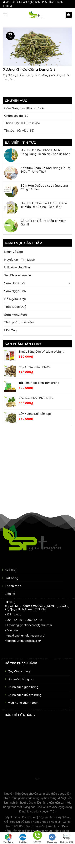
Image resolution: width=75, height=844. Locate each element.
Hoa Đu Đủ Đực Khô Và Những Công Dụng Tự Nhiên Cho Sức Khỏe (45, 152)
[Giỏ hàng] (69, 15)
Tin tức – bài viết (16, 130)
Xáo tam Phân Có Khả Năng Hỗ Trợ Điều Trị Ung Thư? (46, 169)
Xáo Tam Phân (36, 826)
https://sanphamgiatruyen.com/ (24, 635)
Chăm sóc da (13, 115)
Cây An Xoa (12, 817)
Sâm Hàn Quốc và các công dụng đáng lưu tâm (44, 187)
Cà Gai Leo (29, 817)
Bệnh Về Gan (13, 252)
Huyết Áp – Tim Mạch (19, 259)
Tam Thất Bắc (15, 826)
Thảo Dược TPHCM (17, 123)
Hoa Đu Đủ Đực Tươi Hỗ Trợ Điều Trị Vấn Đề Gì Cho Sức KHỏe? (44, 205)
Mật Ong (10, 330)
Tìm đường (8, 842)
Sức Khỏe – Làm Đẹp (18, 275)
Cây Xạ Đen (47, 817)
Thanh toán (13, 586)
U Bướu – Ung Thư (17, 267)
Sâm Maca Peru (15, 314)
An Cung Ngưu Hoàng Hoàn (51, 831)
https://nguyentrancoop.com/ (23, 641)
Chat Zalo (23, 842)
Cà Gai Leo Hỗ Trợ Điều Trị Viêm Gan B (43, 222)
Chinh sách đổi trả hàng (25, 695)
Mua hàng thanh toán (23, 702)
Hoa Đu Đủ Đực (20, 821)
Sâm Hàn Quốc (15, 283)
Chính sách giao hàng (23, 687)
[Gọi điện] (37, 836)
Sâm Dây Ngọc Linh (18, 831)
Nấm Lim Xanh (60, 821)
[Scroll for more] (37, 779)
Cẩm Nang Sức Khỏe (18, 108)
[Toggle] (69, 283)
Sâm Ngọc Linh (15, 291)
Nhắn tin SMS (66, 842)
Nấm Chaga (40, 821)
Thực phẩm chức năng (20, 322)
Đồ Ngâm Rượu (15, 299)
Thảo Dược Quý (15, 306)
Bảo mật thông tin (20, 679)
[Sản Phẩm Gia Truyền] (36, 15)
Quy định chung (19, 671)
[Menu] (5, 15)
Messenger (52, 842)
